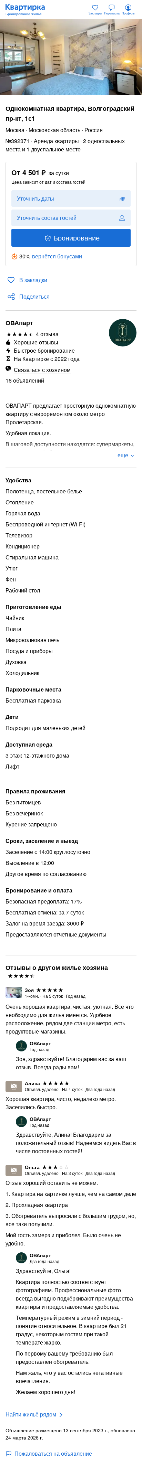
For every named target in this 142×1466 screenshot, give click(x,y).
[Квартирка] (29, 9)
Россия (93, 130)
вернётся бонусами (57, 256)
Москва (15, 130)
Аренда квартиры (56, 141)
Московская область (54, 130)
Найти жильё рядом (31, 1414)
